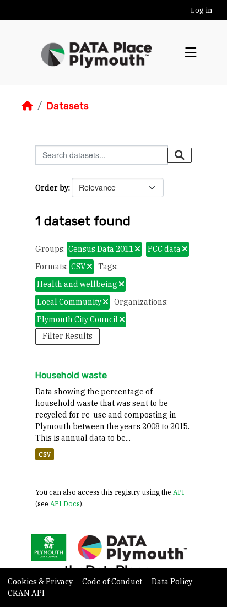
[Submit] (179, 155)
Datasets (67, 105)
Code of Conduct (113, 582)
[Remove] (137, 249)
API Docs (65, 503)
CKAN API (26, 593)
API (179, 491)
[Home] (27, 105)
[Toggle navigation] (190, 53)
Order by (51, 188)
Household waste (71, 375)
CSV (45, 454)
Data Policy (172, 582)
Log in (201, 10)
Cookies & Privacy (41, 582)
